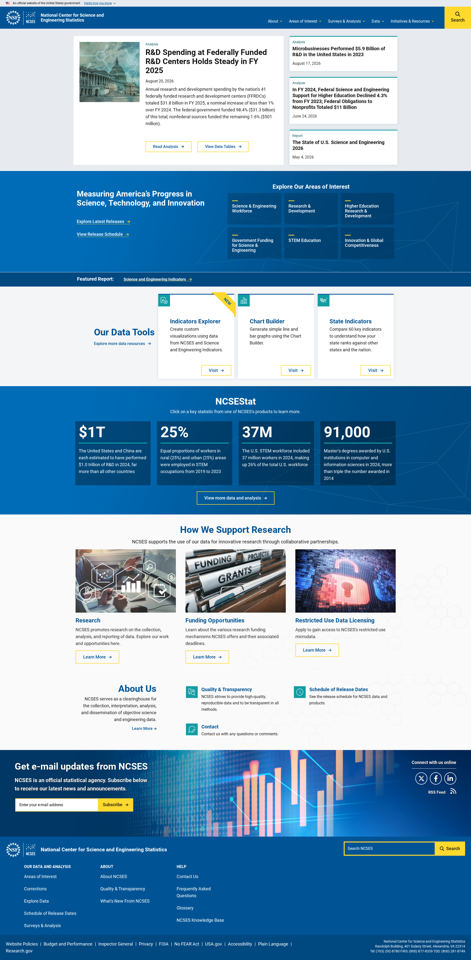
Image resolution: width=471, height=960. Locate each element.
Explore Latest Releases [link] (100, 221)
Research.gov (19, 950)
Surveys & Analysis (344, 21)
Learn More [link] (142, 728)
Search (458, 20)
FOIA (164, 944)
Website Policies (22, 944)
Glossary (185, 907)
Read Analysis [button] (165, 146)
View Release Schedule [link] (100, 234)
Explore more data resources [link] (119, 343)
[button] (254, 208)
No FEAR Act (186, 944)
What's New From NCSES (125, 901)
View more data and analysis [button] (232, 497)
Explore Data (36, 901)
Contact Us (187, 876)
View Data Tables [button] (220, 146)
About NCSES (113, 876)
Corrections (35, 888)
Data (376, 21)
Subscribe (112, 804)
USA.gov (213, 944)
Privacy (146, 944)
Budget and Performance (68, 944)
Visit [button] (213, 370)
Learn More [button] (94, 656)
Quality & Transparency (122, 888)
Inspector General (115, 944)
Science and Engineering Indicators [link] (155, 279)
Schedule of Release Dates (50, 913)
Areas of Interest (303, 21)
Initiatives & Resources (410, 21)
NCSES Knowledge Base (200, 920)
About (273, 21)
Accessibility (240, 944)
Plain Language (273, 944)
